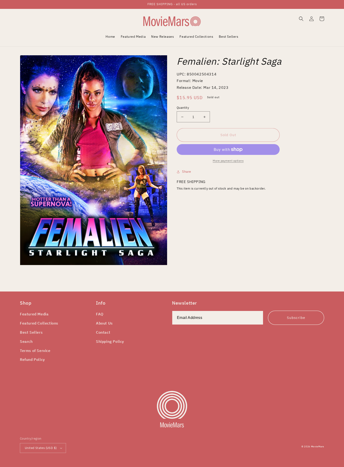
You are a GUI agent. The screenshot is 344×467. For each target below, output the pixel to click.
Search (26, 341)
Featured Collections (39, 323)
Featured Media (34, 314)
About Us (104, 323)
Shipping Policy (110, 341)
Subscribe (296, 317)
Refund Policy (32, 359)
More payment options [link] (228, 160)
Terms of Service (35, 350)
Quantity (183, 108)
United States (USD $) (41, 448)
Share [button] (186, 171)
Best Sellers (31, 332)
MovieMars (317, 446)
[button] (301, 19)
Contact (103, 332)
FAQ (99, 314)
